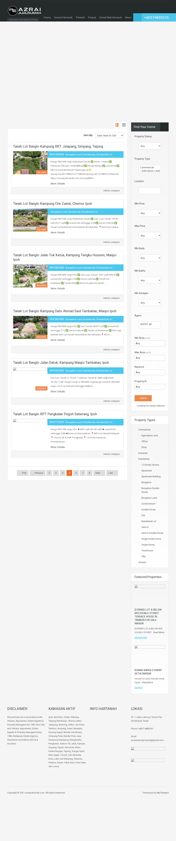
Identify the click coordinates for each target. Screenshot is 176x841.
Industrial (142, 453)
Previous (38, 473)
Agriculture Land (149, 435)
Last (110, 473)
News (128, 17)
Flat (143, 515)
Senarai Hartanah (63, 17)
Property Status (143, 136)
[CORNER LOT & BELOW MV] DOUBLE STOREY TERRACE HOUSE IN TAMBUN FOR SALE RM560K (148, 616)
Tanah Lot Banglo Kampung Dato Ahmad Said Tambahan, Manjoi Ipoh (64, 311)
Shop (144, 447)
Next (98, 473)
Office (144, 441)
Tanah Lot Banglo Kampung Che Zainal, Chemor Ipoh (52, 204)
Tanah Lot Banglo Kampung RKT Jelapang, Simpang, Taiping (58, 146)
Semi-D (145, 527)
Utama (47, 17)
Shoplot (142, 562)
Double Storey (148, 509)
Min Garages (141, 293)
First (23, 473)
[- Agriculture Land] (150, 171)
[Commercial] (150, 167)
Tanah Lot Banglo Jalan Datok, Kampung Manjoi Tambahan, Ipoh (61, 362)
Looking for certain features (150, 405)
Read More (158, 632)
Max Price (140, 226)
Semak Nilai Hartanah (110, 17)
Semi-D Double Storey (152, 533)
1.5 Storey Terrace (150, 464)
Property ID (141, 381)
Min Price (140, 203)
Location (139, 181)
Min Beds (140, 248)
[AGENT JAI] (150, 324)
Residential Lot (148, 521)
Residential (143, 459)
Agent (138, 315)
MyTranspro (163, 792)
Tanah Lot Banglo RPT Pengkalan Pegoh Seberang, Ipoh (55, 414)
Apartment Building (151, 476)
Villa (143, 556)
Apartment (146, 470)
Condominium (148, 503)
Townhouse (147, 550)
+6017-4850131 (145, 728)
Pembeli (80, 17)
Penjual (92, 17)
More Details (58, 183)
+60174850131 (156, 17)
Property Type (142, 158)
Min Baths (140, 270)
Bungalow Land (149, 498)
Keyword (139, 366)
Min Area (142, 338)
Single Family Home (151, 539)
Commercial (144, 429)
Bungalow (146, 482)
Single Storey (148, 544)
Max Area (143, 352)
